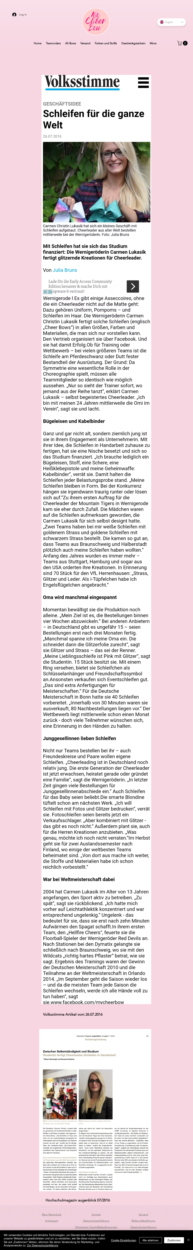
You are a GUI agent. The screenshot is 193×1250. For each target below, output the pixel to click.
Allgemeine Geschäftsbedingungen (96, 1227)
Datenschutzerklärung (96, 1220)
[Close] (188, 1240)
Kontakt (96, 1214)
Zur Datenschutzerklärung (42, 1245)
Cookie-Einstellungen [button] (123, 1240)
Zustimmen (174, 1240)
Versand (143, 1214)
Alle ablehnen (150, 1240)
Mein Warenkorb (51, 1214)
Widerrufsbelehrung (143, 1220)
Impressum (51, 1220)
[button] (183, 43)
